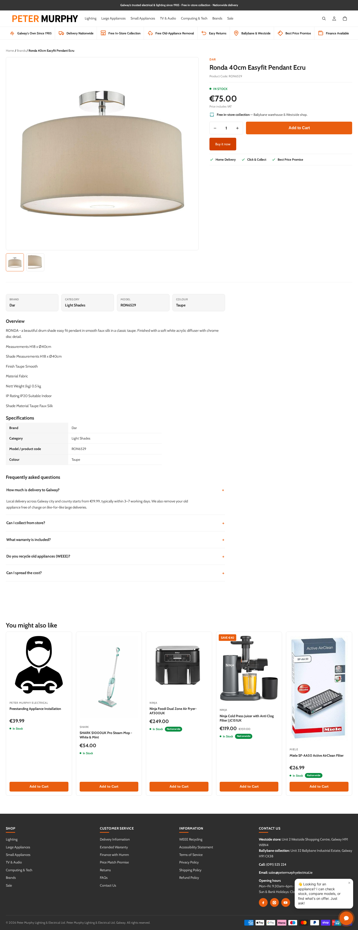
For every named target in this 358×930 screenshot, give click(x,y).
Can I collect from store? (115, 523)
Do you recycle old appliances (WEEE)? (115, 556)
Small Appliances (18, 854)
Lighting (12, 839)
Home (10, 50)
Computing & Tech (19, 870)
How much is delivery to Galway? (115, 490)
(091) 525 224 (276, 864)
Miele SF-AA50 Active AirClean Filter (317, 755)
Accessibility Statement (196, 847)
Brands (21, 50)
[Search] (324, 18)
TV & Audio (14, 862)
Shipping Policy (190, 870)
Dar (212, 59)
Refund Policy (189, 877)
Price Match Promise (114, 862)
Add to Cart (299, 128)
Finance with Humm (114, 854)
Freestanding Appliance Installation (35, 708)
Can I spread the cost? (115, 573)
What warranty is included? (115, 539)
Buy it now (222, 144)
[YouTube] (285, 902)
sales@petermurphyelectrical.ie (290, 872)
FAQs (104, 877)
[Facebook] (263, 902)
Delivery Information (115, 839)
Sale (9, 885)
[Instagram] (274, 902)
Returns (105, 870)
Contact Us (108, 885)
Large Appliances (18, 847)
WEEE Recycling (190, 839)
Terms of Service (191, 854)
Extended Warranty (114, 847)
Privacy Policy (189, 862)
